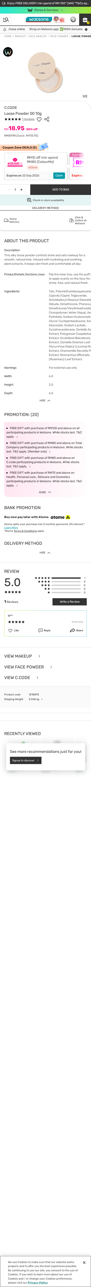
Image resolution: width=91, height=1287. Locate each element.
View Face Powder (24, 667)
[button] (85, 19)
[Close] (84, 1262)
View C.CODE (17, 677)
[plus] (21, 190)
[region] (45, 1271)
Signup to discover (23, 760)
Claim (59, 175)
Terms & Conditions (25, 530)
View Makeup (18, 656)
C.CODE (10, 107)
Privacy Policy (38, 1282)
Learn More (11, 527)
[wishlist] (39, 119)
